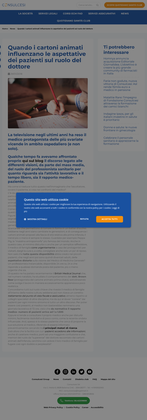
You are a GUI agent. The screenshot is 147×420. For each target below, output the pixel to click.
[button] (35, 219)
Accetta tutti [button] (110, 219)
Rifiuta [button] (84, 219)
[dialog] (73, 210)
